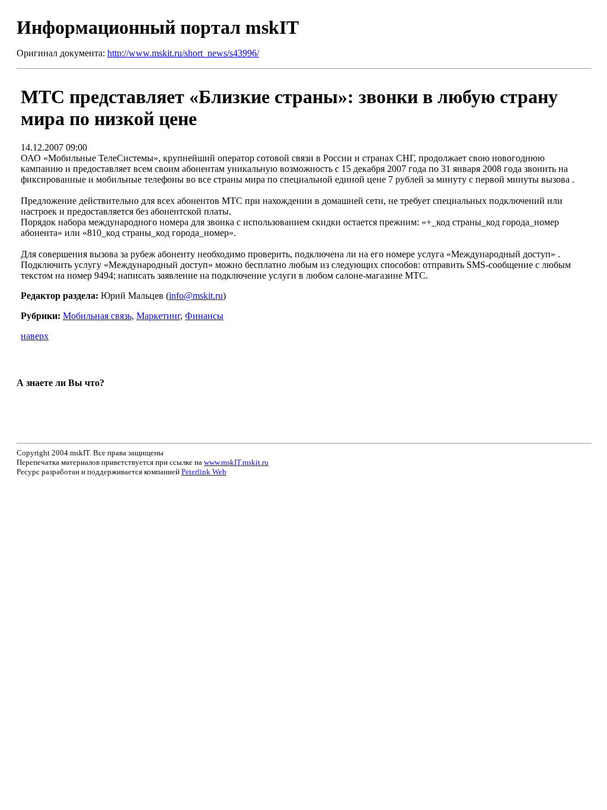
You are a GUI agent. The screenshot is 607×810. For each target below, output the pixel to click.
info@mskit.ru (196, 296)
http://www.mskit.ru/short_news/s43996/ (183, 53)
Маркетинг (158, 316)
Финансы (204, 316)
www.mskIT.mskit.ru (236, 462)
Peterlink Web (203, 471)
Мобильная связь (97, 316)
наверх (35, 336)
